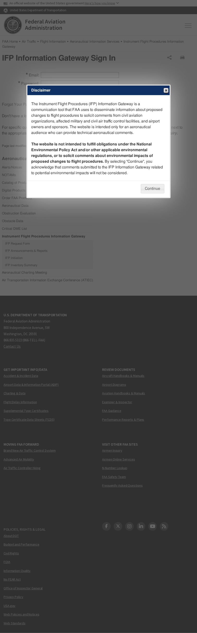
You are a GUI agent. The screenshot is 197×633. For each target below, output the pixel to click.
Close (166, 90)
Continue (152, 188)
